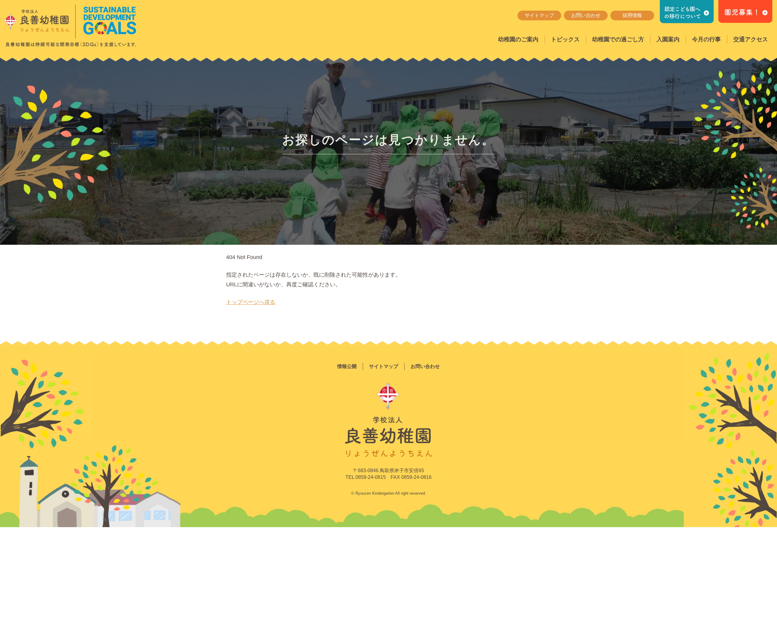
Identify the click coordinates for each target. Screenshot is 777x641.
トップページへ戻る (250, 302)
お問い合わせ (585, 15)
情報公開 (347, 366)
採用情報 (632, 15)
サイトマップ (539, 15)
